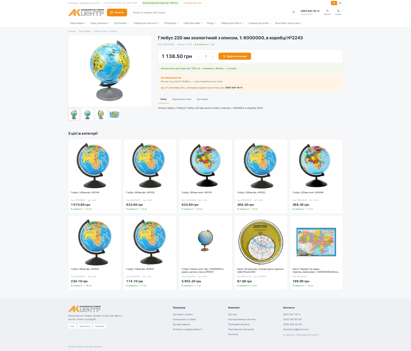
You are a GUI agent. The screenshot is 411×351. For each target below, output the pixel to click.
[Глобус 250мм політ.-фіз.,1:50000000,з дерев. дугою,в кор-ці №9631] (205, 242)
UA (333, 3)
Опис (163, 99)
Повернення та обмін (184, 319)
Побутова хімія (192, 23)
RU (340, 3)
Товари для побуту (231, 23)
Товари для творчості (145, 23)
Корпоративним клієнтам (242, 319)
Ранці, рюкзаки (98, 23)
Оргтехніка (120, 23)
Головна (72, 31)
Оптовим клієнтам (192, 3)
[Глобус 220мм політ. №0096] (316, 165)
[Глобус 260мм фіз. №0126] (150, 165)
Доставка (202, 99)
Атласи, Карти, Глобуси (105, 31)
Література (170, 23)
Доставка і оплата (183, 314)
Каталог (119, 12)
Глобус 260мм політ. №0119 (197, 192)
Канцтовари (76, 23)
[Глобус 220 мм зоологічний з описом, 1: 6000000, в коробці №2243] (74, 115)
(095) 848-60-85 (292, 324)
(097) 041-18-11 (234, 87)
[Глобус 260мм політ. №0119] (205, 165)
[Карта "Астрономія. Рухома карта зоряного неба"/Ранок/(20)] (261, 242)
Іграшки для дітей (258, 23)
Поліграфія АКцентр (239, 324)
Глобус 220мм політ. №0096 (308, 192)
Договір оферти (181, 324)
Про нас (232, 314)
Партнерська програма (241, 329)
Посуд (210, 23)
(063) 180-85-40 (292, 319)
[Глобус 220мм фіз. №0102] (261, 165)
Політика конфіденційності (187, 329)
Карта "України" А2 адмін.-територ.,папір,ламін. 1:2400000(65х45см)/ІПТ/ (316, 272)
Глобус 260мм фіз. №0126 (140, 192)
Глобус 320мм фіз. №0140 (85, 192)
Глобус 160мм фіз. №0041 (85, 269)
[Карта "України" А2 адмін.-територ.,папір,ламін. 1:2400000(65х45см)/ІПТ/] (316, 242)
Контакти (233, 334)
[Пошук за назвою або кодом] (293, 12)
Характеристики (181, 99)
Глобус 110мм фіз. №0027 (140, 269)
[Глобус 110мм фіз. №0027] (150, 242)
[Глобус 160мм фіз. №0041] (94, 242)
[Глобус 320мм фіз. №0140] (94, 165)
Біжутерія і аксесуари (287, 23)
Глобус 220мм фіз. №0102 (251, 192)
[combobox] (209, 12)
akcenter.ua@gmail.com (295, 329)
